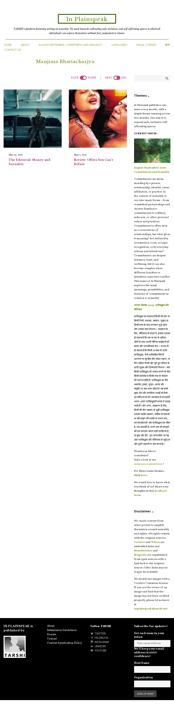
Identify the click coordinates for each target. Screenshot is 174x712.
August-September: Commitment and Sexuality (70, 44)
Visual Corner (146, 44)
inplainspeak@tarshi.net (150, 609)
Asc (124, 77)
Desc (109, 77)
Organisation (143, 677)
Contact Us (12, 49)
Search (166, 78)
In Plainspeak (87, 19)
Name (92, 77)
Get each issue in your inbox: (149, 635)
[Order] (117, 78)
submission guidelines (148, 464)
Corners (139, 542)
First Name (141, 663)
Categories (119, 44)
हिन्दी (167, 44)
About (25, 44)
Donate (51, 634)
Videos (155, 542)
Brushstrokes (143, 551)
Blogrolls (140, 555)
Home (8, 44)
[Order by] (83, 78)
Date (75, 77)
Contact (52, 639)
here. (144, 475)
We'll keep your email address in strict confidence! (149, 652)
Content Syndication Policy (64, 643)
